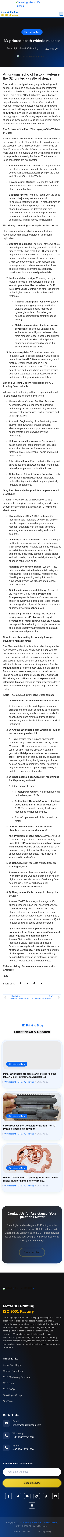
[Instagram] (32, 1505)
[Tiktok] (46, 1496)
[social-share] (20, 983)
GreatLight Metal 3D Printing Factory (40, 1522)
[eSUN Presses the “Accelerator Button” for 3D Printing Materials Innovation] (32, 1107)
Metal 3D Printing (9, 12)
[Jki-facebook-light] (8, 1496)
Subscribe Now (32, 1483)
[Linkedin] (55, 1496)
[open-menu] (61, 14)
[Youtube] (27, 1496)
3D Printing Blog (32, 32)
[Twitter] (18, 1496)
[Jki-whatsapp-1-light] (36, 1496)
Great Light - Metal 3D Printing (19, 1082)
